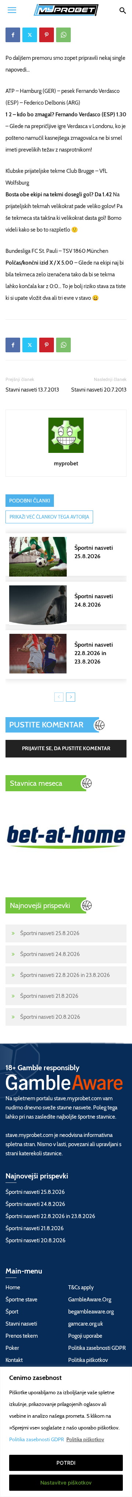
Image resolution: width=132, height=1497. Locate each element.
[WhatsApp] (63, 35)
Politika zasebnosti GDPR (37, 1439)
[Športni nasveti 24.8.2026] (69, 605)
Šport (12, 1311)
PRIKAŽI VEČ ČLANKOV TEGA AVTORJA (49, 517)
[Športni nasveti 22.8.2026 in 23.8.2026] (69, 653)
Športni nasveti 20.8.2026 (50, 1017)
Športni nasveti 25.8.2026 (50, 933)
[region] (66, 1432)
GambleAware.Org (89, 1299)
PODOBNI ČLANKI (29, 500)
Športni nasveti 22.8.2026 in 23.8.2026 (65, 975)
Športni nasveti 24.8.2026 (50, 954)
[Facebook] (13, 35)
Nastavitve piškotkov (66, 1482)
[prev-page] (58, 697)
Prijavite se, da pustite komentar (66, 748)
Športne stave (21, 1299)
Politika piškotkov (85, 1439)
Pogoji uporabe (85, 1336)
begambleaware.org (91, 1311)
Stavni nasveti (21, 1323)
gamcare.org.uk (85, 1323)
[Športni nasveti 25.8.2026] (69, 557)
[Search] (122, 10)
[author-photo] (66, 453)
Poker (12, 1348)
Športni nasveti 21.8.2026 (49, 996)
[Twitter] (29, 35)
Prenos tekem (22, 1336)
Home (13, 1287)
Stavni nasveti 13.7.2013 (32, 389)
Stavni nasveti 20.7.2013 (98, 389)
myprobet (66, 463)
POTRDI (66, 1463)
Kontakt (14, 1360)
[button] (12, 10)
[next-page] (70, 697)
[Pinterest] (46, 35)
